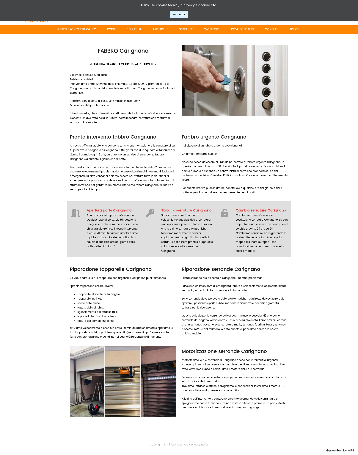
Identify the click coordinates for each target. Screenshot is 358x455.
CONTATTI (271, 29)
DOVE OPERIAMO (242, 29)
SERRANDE (186, 29)
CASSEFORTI (212, 29)
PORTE (111, 29)
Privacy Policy (199, 444)
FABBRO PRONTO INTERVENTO (76, 29)
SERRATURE (134, 29)
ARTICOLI (295, 29)
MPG (351, 450)
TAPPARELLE (160, 29)
